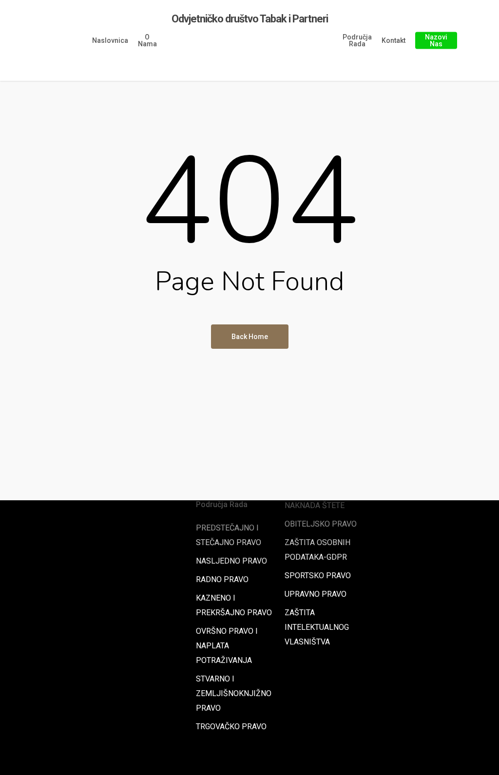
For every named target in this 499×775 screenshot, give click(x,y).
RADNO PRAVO (222, 579)
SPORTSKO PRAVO (318, 575)
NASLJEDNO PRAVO (231, 561)
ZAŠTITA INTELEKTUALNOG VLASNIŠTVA (317, 627)
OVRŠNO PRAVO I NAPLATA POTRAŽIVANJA (227, 645)
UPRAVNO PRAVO (315, 594)
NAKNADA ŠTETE (315, 505)
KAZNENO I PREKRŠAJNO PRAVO (234, 605)
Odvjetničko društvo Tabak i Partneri (250, 19)
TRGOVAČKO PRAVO (231, 726)
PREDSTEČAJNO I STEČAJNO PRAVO (228, 535)
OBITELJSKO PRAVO (321, 524)
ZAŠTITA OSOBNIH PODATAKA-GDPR (317, 550)
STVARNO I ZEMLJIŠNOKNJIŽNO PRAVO (233, 693)
